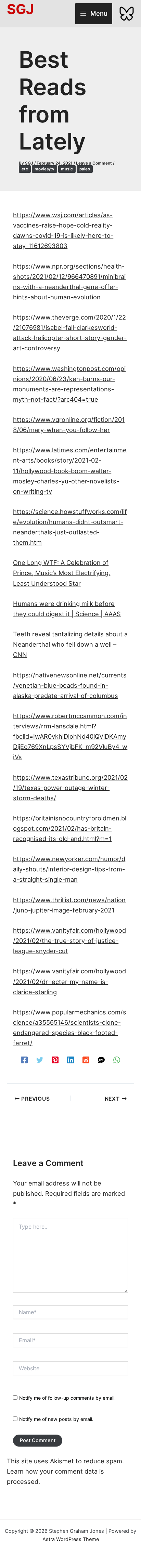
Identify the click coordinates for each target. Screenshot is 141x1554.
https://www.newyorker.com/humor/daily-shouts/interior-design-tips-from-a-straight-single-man (69, 869)
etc (25, 169)
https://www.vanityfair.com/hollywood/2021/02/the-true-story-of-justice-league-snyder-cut (69, 941)
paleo (84, 169)
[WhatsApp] (116, 1059)
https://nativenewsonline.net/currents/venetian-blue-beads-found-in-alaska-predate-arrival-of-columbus (70, 685)
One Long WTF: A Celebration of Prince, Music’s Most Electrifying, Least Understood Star (61, 573)
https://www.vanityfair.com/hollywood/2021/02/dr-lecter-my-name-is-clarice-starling (69, 981)
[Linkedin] (70, 1059)
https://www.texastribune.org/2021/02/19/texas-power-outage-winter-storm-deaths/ (70, 788)
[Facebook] (24, 1059)
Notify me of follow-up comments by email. (67, 1398)
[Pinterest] (55, 1059)
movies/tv (44, 169)
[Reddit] (85, 1059)
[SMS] (101, 1059)
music (67, 169)
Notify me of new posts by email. (56, 1419)
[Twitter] (39, 1059)
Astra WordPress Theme (70, 1539)
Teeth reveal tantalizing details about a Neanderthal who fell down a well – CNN (70, 644)
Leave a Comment (94, 163)
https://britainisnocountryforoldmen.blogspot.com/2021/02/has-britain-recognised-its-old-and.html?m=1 (69, 828)
